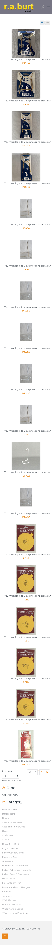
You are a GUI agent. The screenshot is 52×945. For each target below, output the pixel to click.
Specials (6, 891)
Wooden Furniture (12, 904)
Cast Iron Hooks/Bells (13, 826)
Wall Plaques (9, 900)
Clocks (5, 831)
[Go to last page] (47, 772)
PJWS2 (26, 517)
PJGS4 (26, 228)
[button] (48, 7)
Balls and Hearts (11, 809)
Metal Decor (8, 878)
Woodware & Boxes (12, 908)
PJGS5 (26, 269)
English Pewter (10, 848)
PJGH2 (26, 145)
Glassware (7, 861)
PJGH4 (26, 764)
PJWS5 (26, 352)
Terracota (7, 896)
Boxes (5, 818)
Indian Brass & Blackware (15, 874)
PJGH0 (26, 63)
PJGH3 (26, 187)
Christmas (7, 835)
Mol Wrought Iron (11, 882)
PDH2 (26, 599)
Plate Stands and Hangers (16, 887)
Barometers (8, 813)
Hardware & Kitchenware (15, 865)
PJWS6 (26, 393)
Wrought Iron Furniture (15, 913)
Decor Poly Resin (11, 844)
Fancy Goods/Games (13, 852)
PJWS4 (26, 310)
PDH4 (26, 682)
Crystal (6, 839)
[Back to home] (19, 7)
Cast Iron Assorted (12, 822)
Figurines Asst (9, 857)
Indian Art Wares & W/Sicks (16, 870)
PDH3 (26, 641)
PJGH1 (26, 104)
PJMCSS (26, 475)
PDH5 (26, 723)
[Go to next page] (41, 772)
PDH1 (26, 558)
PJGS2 (26, 434)
